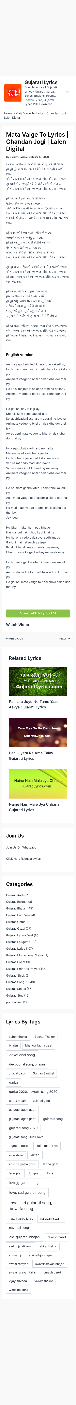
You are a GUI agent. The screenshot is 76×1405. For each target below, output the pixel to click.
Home (8, 113)
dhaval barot (17, 1073)
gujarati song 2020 (23, 1128)
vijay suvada (18, 1281)
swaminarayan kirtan (22, 1272)
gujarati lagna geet (22, 1119)
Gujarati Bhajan (16, 908)
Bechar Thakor (44, 1037)
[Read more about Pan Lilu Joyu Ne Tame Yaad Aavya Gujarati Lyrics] (38, 681)
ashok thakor (18, 1037)
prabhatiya (13, 1002)
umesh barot (52, 1272)
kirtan (34, 1155)
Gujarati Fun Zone (18, 915)
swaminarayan (18, 1264)
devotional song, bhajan (27, 1064)
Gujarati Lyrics (41, 82)
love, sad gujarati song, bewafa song (31, 1205)
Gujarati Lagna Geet (19, 935)
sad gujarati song (20, 1246)
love (50, 1173)
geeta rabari (17, 1101)
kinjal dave (16, 1155)
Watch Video (17, 624)
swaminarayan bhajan (49, 1264)
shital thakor (48, 1246)
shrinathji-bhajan (40, 1255)
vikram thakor (43, 1281)
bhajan (13, 1045)
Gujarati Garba (16, 922)
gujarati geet (41, 1101)
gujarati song (53, 1119)
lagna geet (50, 1164)
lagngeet (15, 1173)
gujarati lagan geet (22, 1110)
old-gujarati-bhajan (24, 1237)
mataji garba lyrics (21, 1218)
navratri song (19, 1228)
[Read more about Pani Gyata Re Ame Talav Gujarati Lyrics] (38, 732)
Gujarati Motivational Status (25, 955)
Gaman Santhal (43, 1073)
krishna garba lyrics (22, 1164)
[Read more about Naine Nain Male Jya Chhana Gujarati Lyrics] (38, 784)
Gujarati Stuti (14, 995)
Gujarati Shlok (15, 975)
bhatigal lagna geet (38, 1045)
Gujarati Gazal (15, 928)
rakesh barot (57, 1237)
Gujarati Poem (15, 962)
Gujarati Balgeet (16, 902)
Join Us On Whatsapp (21, 847)
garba (13, 1082)
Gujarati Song (15, 982)
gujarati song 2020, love (26, 1137)
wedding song (18, 1289)
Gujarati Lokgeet (17, 942)
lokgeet (34, 1173)
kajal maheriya (47, 1146)
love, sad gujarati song (27, 1192)
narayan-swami (51, 1218)
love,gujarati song (24, 1182)
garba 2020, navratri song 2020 (33, 1092)
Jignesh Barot (19, 1146)
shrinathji (15, 1255)
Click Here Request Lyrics (23, 859)
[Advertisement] (38, 38)
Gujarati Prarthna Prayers (23, 969)
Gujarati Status (16, 989)
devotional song (22, 1055)
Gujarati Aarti (15, 895)
